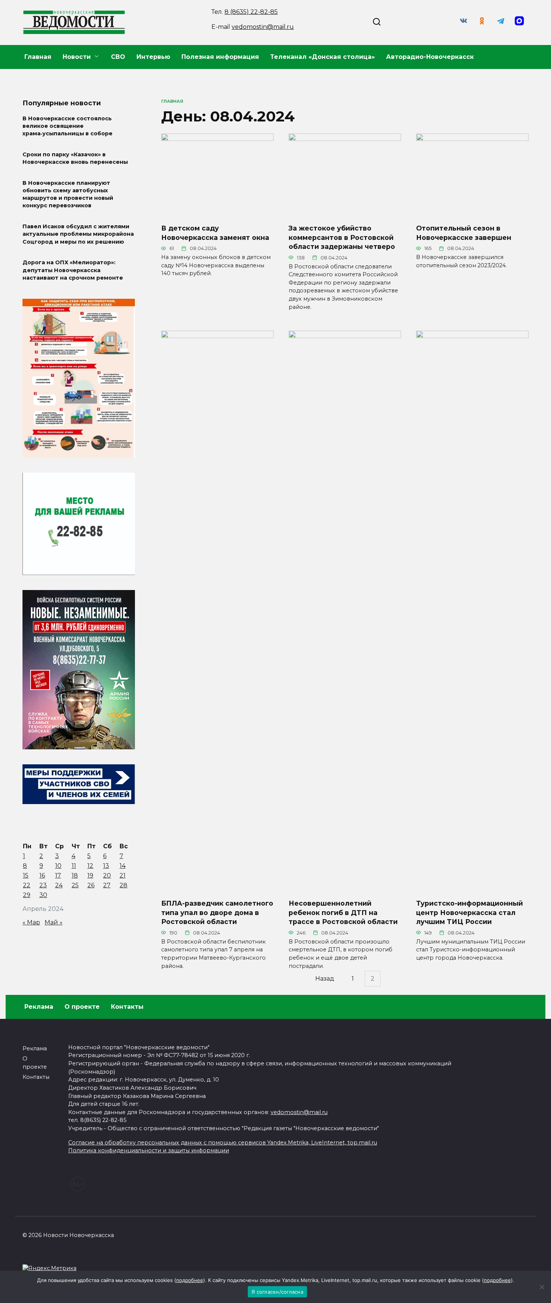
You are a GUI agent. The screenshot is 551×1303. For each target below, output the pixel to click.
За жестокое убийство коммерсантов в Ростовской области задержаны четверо (342, 237)
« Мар (31, 922)
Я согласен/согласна (277, 1292)
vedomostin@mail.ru (263, 26)
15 (25, 875)
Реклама (38, 1006)
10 (58, 865)
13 (106, 865)
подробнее (189, 1280)
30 (43, 895)
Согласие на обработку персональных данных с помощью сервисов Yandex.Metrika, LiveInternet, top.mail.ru (222, 1142)
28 (123, 885)
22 (26, 885)
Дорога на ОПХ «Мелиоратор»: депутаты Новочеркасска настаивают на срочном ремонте (72, 270)
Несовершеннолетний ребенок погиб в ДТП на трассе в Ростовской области (343, 912)
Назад (324, 978)
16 (42, 875)
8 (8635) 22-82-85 (251, 11)
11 (74, 865)
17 (58, 875)
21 (123, 875)
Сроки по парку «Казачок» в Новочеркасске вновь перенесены (75, 158)
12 (90, 865)
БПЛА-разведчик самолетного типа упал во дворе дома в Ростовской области (217, 912)
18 (75, 875)
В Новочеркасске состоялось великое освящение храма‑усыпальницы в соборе (67, 126)
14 (123, 865)
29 (26, 895)
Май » (54, 922)
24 (59, 885)
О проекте (82, 1006)
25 (75, 885)
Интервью (153, 56)
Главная (37, 56)
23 (43, 885)
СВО (118, 56)
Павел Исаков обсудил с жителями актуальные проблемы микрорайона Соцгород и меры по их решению (78, 234)
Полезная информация (220, 56)
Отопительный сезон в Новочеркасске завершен (463, 232)
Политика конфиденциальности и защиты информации (148, 1150)
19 (90, 875)
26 (90, 885)
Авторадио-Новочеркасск (430, 56)
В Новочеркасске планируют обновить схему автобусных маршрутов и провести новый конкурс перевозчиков (67, 194)
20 (107, 875)
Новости (77, 56)
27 (107, 885)
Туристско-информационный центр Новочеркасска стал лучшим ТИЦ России (469, 912)
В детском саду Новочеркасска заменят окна (215, 232)
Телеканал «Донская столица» (322, 56)
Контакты (127, 1006)
